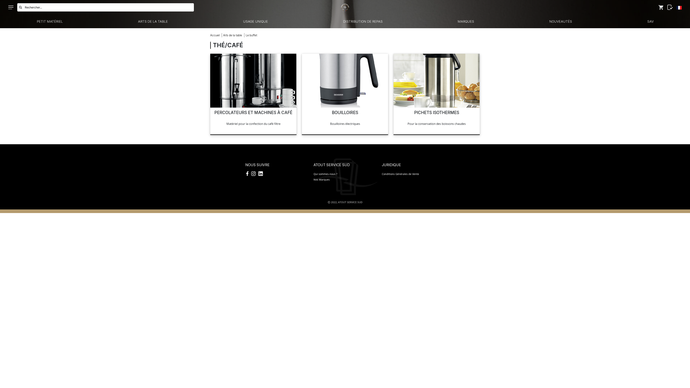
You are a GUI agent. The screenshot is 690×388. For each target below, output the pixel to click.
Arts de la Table (153, 21)
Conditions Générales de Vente (400, 174)
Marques (466, 21)
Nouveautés (560, 21)
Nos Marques (322, 179)
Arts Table (232, 35)
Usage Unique (255, 21)
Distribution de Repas (363, 21)
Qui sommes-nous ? (325, 174)
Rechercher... (33, 7)
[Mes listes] (670, 7)
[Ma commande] (661, 7)
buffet (251, 35)
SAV (650, 21)
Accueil (215, 35)
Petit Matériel (50, 21)
